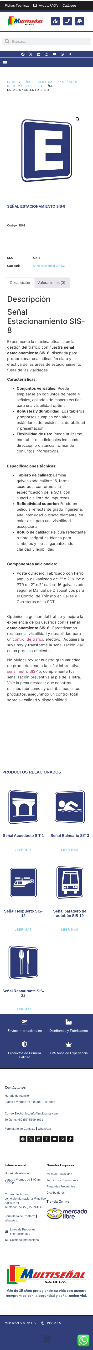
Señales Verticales (40, 82)
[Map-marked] (55, 21)
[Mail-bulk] (79, 21)
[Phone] (67, 21)
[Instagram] (46, 54)
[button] (77, 119)
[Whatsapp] (62, 54)
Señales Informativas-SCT (50, 266)
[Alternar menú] (4, 62)
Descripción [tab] (20, 283)
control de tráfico (28, 639)
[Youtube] (54, 54)
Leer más (23, 849)
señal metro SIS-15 (24, 671)
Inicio (12, 82)
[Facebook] (23, 54)
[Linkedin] (38, 54)
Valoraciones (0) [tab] (51, 283)
